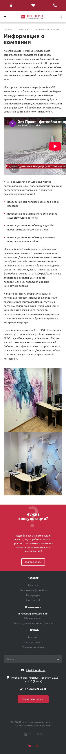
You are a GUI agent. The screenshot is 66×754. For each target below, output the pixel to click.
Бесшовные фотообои (33, 590)
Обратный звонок (33, 699)
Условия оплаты (33, 642)
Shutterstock (33, 600)
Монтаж (33, 636)
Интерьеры (33, 595)
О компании (33, 607)
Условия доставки (33, 647)
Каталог (33, 578)
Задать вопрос (33, 561)
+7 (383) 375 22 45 (36, 689)
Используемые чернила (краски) (33, 623)
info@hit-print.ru (35, 670)
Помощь (33, 629)
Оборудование (33, 617)
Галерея (33, 585)
